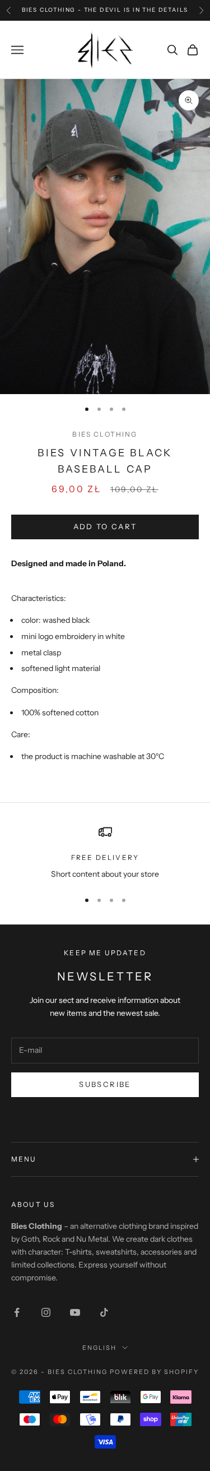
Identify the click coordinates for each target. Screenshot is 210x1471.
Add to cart (105, 526)
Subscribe (104, 1084)
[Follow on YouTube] (75, 1312)
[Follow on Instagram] (46, 1312)
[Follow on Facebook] (16, 1312)
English (99, 1348)
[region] (105, 853)
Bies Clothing (104, 434)
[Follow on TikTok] (104, 1312)
